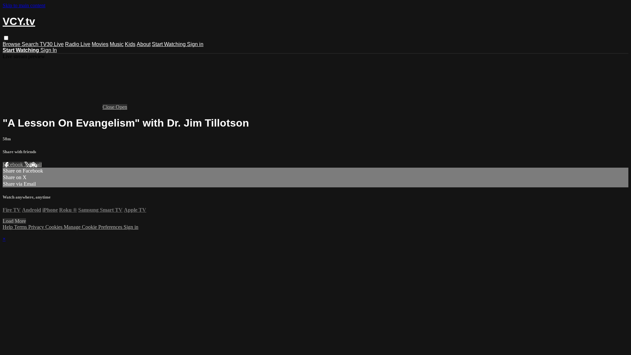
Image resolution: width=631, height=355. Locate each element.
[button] (6, 38)
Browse (12, 44)
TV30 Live (52, 44)
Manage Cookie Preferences (94, 227)
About (144, 44)
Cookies (54, 227)
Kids (130, 44)
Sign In (48, 50)
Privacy (36, 227)
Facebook (13, 164)
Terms (21, 227)
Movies (100, 44)
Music (117, 44)
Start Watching (169, 44)
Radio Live (77, 44)
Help (8, 227)
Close (109, 107)
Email (36, 164)
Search (31, 44)
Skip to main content (24, 5)
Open (121, 107)
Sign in (195, 44)
